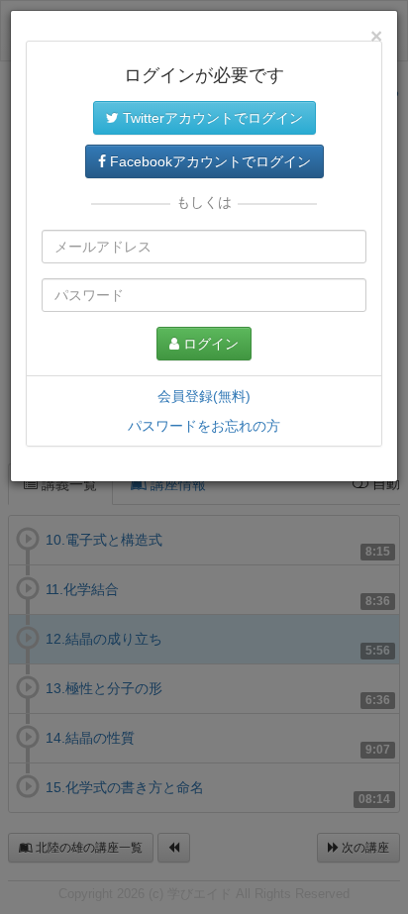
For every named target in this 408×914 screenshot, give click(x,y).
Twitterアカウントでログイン (211, 118)
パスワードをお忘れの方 (204, 426)
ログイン (209, 344)
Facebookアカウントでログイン (208, 161)
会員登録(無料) (204, 396)
